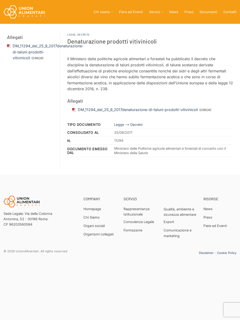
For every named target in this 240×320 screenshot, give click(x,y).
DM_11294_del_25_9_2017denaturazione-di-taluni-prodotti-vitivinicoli (138, 109)
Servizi (154, 12)
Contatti (229, 12)
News (173, 12)
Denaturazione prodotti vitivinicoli (112, 41)
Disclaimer (206, 253)
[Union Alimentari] (27, 12)
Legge (71, 34)
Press (189, 12)
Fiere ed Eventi (131, 12)
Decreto (83, 34)
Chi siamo (102, 12)
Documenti (208, 12)
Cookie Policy (226, 253)
